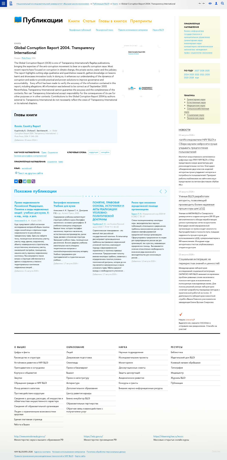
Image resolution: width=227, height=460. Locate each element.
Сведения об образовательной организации (36, 406)
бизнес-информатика (194, 30)
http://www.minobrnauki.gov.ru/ (29, 436)
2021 (202, 74)
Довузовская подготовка (79, 357)
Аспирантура (72, 382)
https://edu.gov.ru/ (93, 436)
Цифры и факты (22, 352)
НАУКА (123, 347)
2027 (197, 70)
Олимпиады (72, 362)
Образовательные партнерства (82, 403)
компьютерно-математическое (198, 46)
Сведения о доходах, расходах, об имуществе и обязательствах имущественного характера (38, 400)
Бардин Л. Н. (137, 214)
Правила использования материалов (133, 30)
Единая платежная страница (28, 419)
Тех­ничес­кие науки (195, 118)
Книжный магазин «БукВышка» (186, 362)
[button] (82, 196)
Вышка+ (70, 372)
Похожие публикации (35, 191)
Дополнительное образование (82, 388)
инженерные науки (193, 43)
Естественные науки (196, 102)
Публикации (43, 20)
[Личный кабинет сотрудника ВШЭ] (216, 3)
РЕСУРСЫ (177, 347)
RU (200, 3)
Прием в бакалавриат (77, 367)
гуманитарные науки (193, 40)
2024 (186, 74)
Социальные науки (195, 114)
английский (27, 168)
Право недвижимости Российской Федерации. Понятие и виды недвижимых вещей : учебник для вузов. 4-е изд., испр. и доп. (32, 209)
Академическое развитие (131, 377)
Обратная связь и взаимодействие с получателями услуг (84, 410)
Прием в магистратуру (77, 377)
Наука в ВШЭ (158, 30)
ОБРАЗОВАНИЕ (75, 347)
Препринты (141, 21)
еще (197, 77)
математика (189, 49)
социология (196, 52)
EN (204, 3)
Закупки (18, 377)
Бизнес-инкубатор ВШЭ (78, 398)
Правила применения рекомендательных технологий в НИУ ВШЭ (43, 456)
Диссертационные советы (132, 367)
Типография (177, 367)
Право (44, 152)
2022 (197, 74)
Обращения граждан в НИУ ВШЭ (30, 382)
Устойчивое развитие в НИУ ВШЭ (31, 362)
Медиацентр (177, 372)
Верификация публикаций (80, 30)
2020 (207, 74)
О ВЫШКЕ (20, 347)
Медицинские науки (196, 105)
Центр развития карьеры (78, 393)
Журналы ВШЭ (178, 377)
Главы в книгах (113, 21)
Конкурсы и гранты (128, 382)
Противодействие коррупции (29, 393)
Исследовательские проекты (133, 357)
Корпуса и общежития (25, 372)
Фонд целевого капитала (27, 388)
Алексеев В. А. (21, 220)
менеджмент (201, 49)
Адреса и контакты (42, 451)
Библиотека (177, 352)
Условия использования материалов (68, 451)
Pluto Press (26, 58)
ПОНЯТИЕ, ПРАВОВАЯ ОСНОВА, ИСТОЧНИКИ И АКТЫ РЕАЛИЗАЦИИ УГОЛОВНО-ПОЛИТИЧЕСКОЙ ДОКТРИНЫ (108, 211)
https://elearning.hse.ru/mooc (168, 436)
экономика (207, 52)
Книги (74, 21)
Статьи (89, 21)
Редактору (216, 451)
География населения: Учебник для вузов (67, 204)
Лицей (69, 352)
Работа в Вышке (22, 424)
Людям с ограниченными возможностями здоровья (35, 413)
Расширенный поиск (104, 30)
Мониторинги (126, 362)
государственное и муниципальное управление (197, 35)
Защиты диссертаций (129, 372)
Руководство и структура (27, 357)
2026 (202, 70)
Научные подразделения (131, 352)
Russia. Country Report (28, 126)
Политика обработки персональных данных (106, 451)
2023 (191, 74)
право (187, 52)
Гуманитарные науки (196, 99)
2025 (207, 70)
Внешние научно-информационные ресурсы (141, 388)
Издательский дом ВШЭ (183, 357)
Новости (184, 129)
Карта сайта (80, 456)
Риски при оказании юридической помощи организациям (145, 206)
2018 (191, 77)
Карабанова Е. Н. (99, 224)
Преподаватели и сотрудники (29, 367)
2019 (186, 77)
